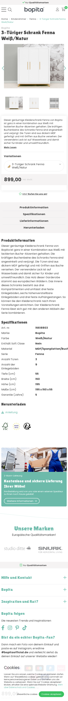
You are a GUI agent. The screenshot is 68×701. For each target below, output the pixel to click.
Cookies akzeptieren (51, 694)
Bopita (5, 28)
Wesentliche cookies (27, 694)
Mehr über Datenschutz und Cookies (33, 686)
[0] (63, 9)
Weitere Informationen (20, 501)
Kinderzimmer (18, 19)
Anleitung (11, 412)
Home (4, 19)
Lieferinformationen (34, 221)
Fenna (33, 19)
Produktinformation (34, 207)
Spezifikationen (34, 214)
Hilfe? (34, 194)
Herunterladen (34, 228)
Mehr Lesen (10, 147)
